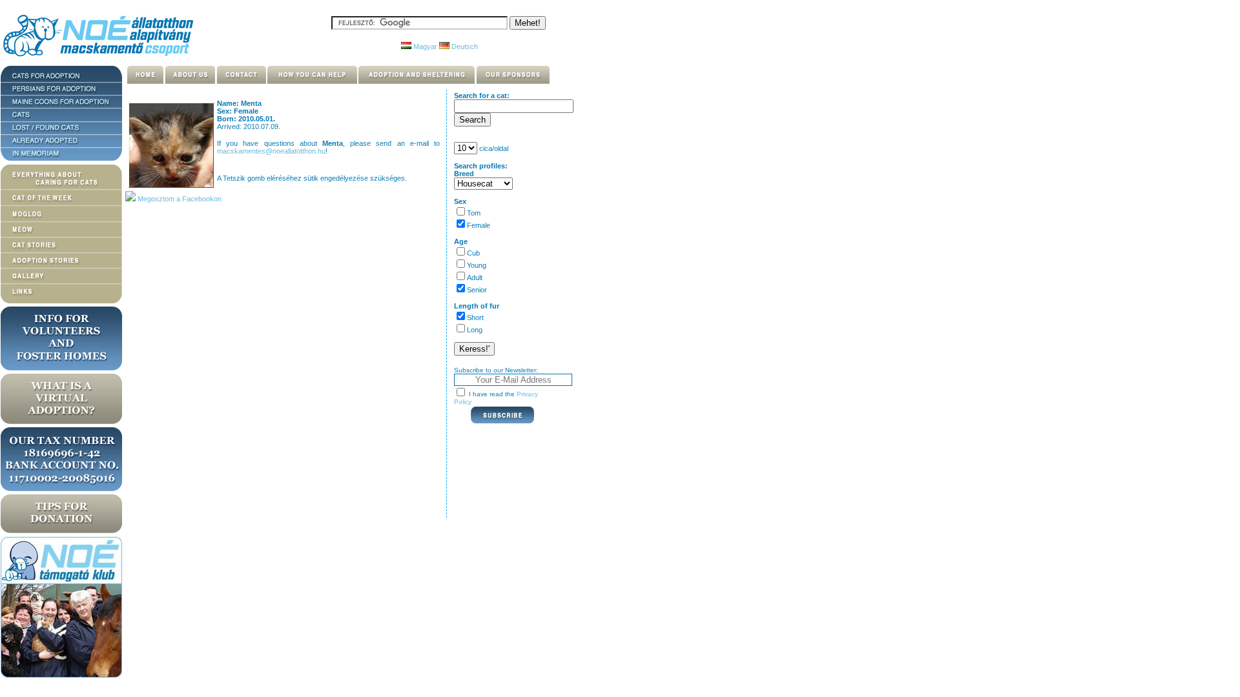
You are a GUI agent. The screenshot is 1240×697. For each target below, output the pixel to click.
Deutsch (464, 46)
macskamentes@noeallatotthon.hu (271, 151)
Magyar (424, 46)
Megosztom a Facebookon (179, 199)
